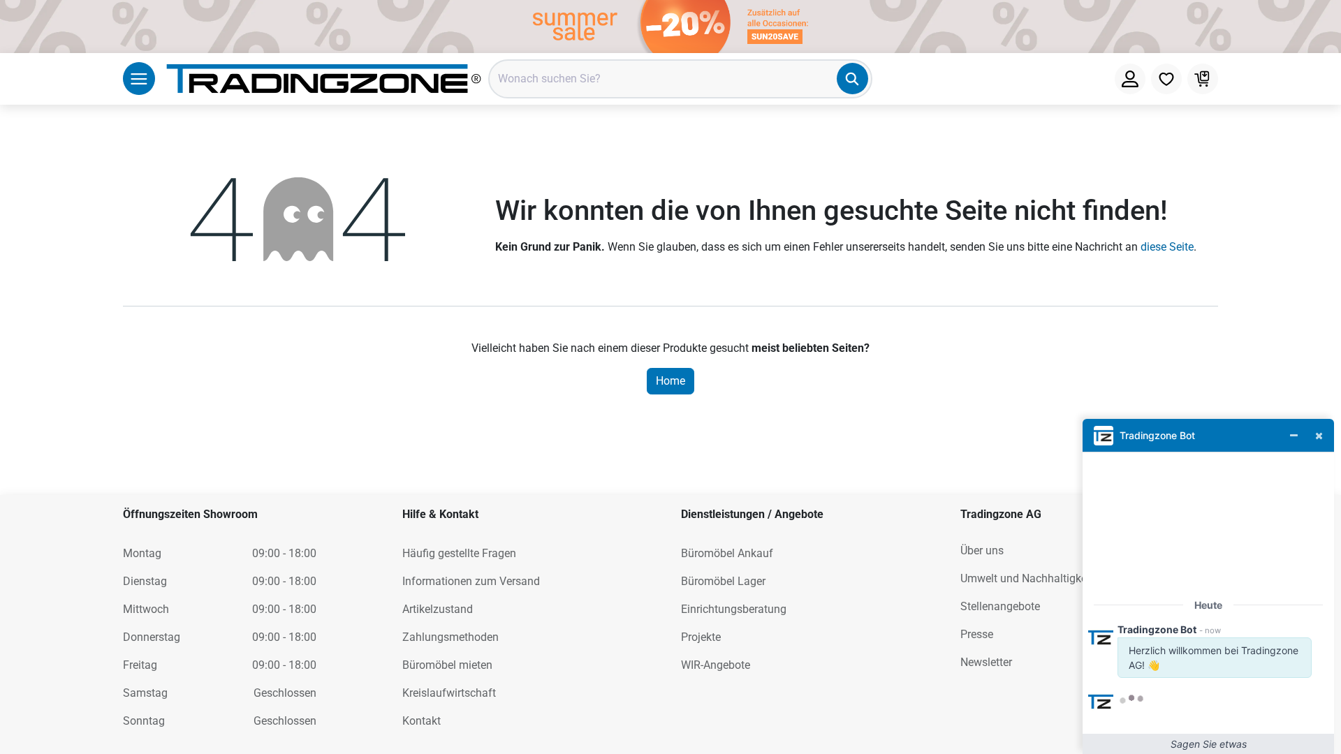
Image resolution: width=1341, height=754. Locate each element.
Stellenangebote (1000, 606)
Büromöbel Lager (723, 581)
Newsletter (986, 662)
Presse (976, 634)
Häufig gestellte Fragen (459, 553)
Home (670, 380)
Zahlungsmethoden (450, 637)
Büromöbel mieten (447, 665)
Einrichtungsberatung (733, 609)
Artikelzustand (437, 609)
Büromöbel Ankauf (727, 553)
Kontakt (421, 720)
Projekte (701, 637)
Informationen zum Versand (471, 581)
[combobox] (680, 78)
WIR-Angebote (715, 665)
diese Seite (1167, 246)
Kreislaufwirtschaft (449, 693)
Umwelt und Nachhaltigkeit (1026, 578)
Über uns (982, 550)
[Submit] (852, 78)
